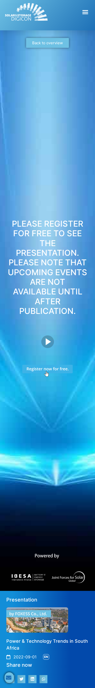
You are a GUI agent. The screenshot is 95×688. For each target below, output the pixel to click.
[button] (85, 12)
